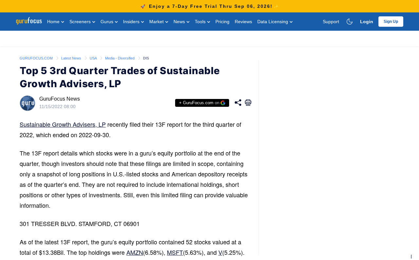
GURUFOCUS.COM (37, 58)
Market (157, 21)
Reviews (243, 21)
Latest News (71, 58)
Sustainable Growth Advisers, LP (63, 124)
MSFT (175, 252)
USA (94, 58)
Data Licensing (273, 21)
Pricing (222, 21)
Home (54, 21)
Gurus (107, 21)
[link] (37, 57)
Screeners (80, 21)
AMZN (134, 252)
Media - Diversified (120, 58)
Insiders (132, 21)
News (179, 21)
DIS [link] (146, 58)
